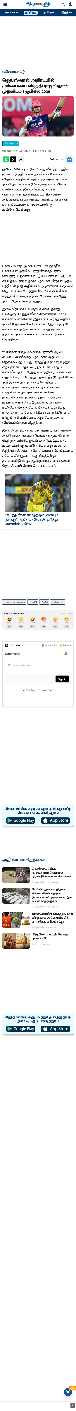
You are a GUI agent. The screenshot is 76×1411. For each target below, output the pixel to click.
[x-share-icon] (13, 161)
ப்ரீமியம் (30, 13)
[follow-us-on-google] (69, 159)
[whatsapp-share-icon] (6, 161)
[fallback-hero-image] (16, 875)
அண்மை (11, 12)
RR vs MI (33, 602)
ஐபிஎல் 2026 (57, 602)
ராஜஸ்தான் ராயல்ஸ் (14, 602)
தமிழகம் (49, 12)
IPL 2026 (44, 602)
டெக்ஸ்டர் (11, 143)
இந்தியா (66, 12)
